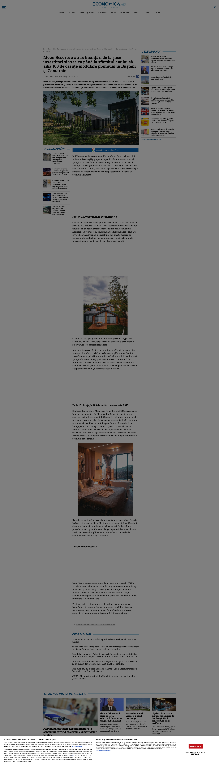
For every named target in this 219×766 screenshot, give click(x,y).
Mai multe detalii (77, 746)
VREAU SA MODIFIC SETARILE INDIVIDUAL (195, 753)
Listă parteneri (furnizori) (103, 750)
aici (73, 755)
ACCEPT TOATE (195, 746)
